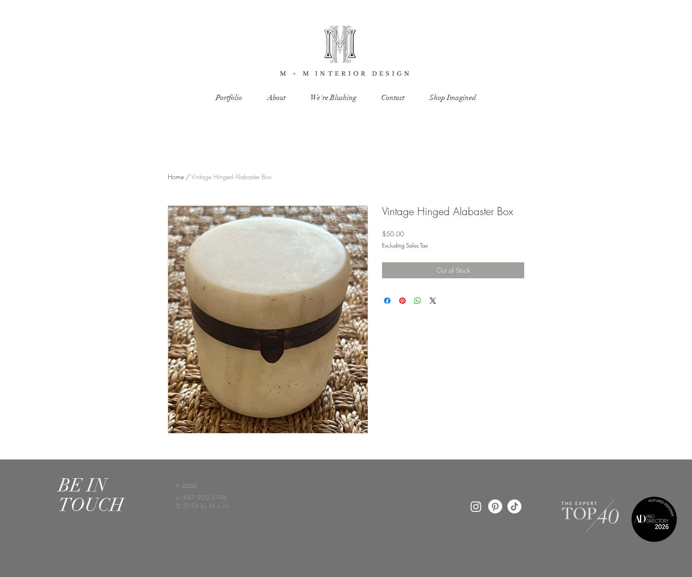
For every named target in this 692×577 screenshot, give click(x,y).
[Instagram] (476, 506)
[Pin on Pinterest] (402, 300)
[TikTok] (514, 506)
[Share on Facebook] (387, 300)
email (190, 484)
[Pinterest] (495, 506)
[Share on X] (433, 300)
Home (176, 176)
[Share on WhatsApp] (417, 300)
